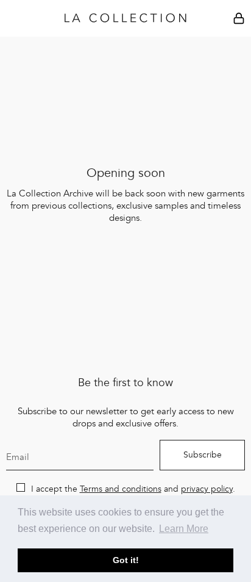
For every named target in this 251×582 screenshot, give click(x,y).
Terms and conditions (120, 489)
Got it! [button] (126, 560)
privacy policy (207, 489)
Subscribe (202, 455)
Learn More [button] (183, 528)
